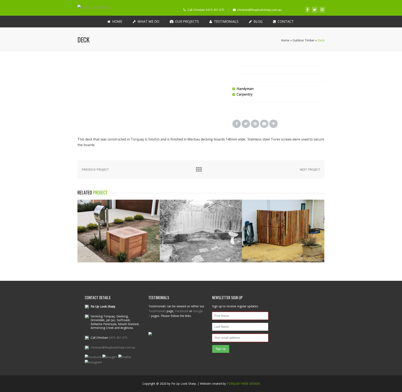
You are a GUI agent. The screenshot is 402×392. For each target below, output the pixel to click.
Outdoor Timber (303, 40)
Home (117, 21)
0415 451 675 (118, 338)
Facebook (181, 311)
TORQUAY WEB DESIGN (243, 384)
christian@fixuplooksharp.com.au (113, 347)
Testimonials (226, 21)
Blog (258, 21)
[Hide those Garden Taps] (118, 261)
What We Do (148, 21)
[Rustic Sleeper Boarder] (201, 261)
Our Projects (187, 21)
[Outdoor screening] (283, 261)
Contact (286, 21)
